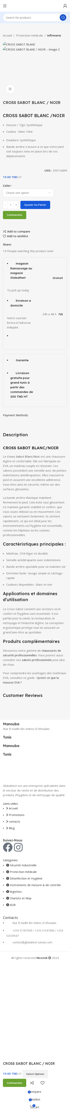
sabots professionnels (37, 660)
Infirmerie (54, 35)
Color (6, 185)
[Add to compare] (32, 1083)
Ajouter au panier (35, 204)
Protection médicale (29, 35)
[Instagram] (18, 847)
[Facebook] (8, 847)
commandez (14, 215)
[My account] (65, 6)
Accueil (7, 35)
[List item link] (35, 934)
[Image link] (35, 770)
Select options (35, 1074)
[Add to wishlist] (42, 1083)
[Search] (63, 17)
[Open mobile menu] (5, 6)
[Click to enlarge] (10, 89)
